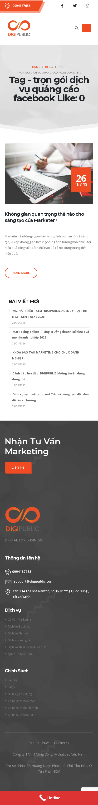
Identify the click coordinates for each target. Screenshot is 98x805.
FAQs (11, 687)
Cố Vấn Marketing (19, 619)
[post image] (49, 173)
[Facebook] (62, 5)
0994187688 (21, 5)
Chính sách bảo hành (22, 715)
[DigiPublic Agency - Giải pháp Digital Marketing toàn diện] (19, 28)
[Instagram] (87, 5)
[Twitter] (74, 5)
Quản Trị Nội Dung (20, 654)
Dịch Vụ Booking (18, 626)
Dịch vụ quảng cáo (20, 640)
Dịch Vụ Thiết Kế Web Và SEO (27, 647)
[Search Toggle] (77, 28)
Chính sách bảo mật (21, 701)
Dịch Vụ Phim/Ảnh (19, 633)
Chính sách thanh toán (23, 708)
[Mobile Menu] (86, 28)
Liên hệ (12, 680)
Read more (21, 272)
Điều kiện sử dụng (20, 694)
